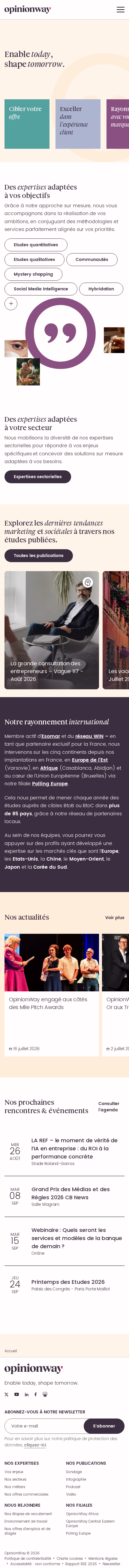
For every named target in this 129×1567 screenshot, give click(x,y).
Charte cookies (70, 1559)
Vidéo (71, 1494)
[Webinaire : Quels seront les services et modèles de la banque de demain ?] (64, 1241)
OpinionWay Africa (82, 1514)
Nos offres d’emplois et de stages (27, 1531)
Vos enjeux (13, 1472)
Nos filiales (79, 1505)
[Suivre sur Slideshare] (45, 1394)
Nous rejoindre (22, 1505)
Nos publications (86, 1463)
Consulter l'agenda (108, 1107)
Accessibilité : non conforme (35, 1564)
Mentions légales (103, 1559)
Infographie (76, 1479)
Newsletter (112, 1564)
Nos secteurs (15, 1479)
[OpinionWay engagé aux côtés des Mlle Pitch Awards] (51, 995)
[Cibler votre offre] (27, 124)
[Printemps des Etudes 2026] (64, 1285)
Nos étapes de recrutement (28, 1514)
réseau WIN (89, 736)
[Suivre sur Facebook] (35, 1394)
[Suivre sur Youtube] (16, 1394)
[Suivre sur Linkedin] (26, 1394)
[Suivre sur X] (6, 1394)
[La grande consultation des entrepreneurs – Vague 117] (51, 630)
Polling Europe (78, 1533)
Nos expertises (21, 1463)
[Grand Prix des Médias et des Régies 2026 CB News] (64, 1196)
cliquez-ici (35, 1445)
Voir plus (114, 917)
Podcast (73, 1487)
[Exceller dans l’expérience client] (78, 124)
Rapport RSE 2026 (81, 1564)
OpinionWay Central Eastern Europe (90, 1523)
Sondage (74, 1472)
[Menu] (120, 9)
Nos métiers (14, 1487)
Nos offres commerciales (26, 1494)
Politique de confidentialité (27, 1559)
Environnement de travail (25, 1521)
